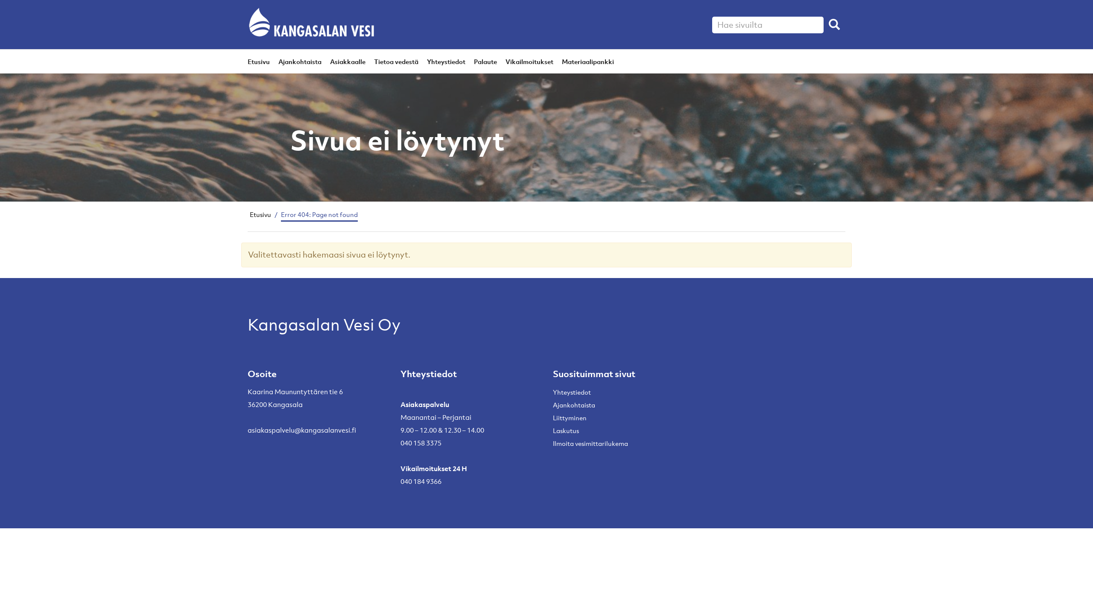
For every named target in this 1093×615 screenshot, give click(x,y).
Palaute (485, 61)
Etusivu (259, 61)
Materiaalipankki (588, 61)
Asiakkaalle (347, 61)
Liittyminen (570, 417)
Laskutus (566, 430)
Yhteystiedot (446, 61)
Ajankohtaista (299, 61)
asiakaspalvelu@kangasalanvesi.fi (302, 430)
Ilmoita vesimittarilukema (590, 443)
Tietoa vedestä (396, 61)
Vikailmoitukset (529, 61)
